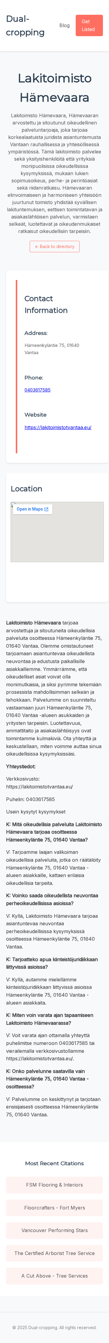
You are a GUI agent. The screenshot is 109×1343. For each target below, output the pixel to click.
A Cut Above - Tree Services (54, 1276)
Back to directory (54, 246)
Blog (64, 25)
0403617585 (38, 390)
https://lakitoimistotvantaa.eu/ (58, 427)
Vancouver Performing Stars (54, 1230)
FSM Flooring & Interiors (54, 1185)
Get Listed (88, 25)
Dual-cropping (25, 25)
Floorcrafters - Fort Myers (54, 1208)
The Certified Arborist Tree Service (54, 1253)
